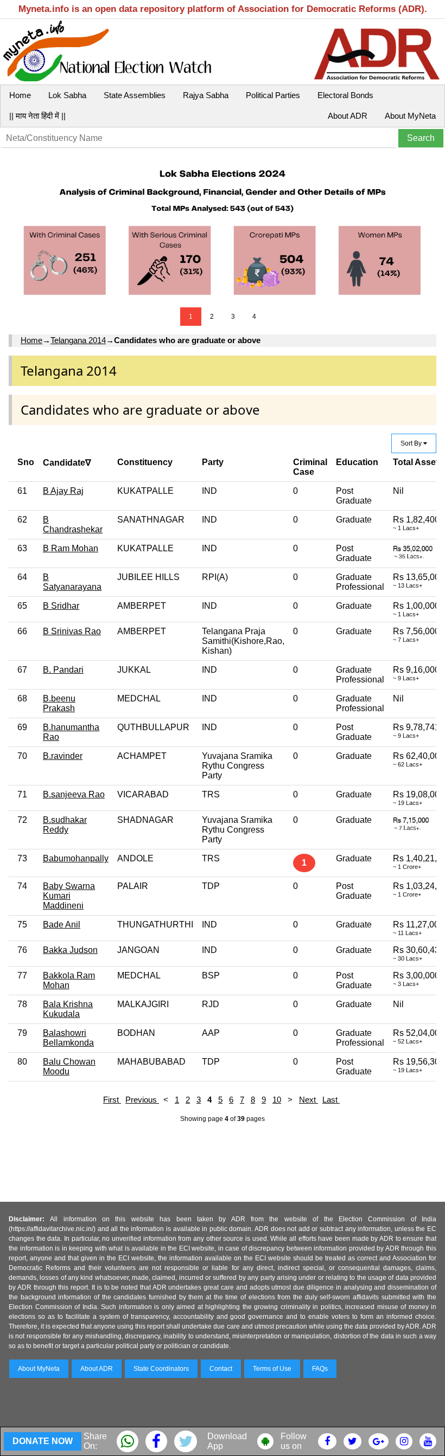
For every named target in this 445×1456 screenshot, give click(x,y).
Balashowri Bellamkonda (68, 1037)
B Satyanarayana (72, 581)
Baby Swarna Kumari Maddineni (69, 895)
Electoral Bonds (345, 95)
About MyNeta (410, 115)
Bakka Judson (70, 950)
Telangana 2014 (78, 340)
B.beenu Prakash (59, 703)
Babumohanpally (76, 858)
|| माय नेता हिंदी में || (37, 115)
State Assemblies (135, 95)
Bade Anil (61, 924)
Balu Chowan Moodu (69, 1066)
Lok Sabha (67, 95)
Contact (220, 1369)
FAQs (320, 1369)
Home (20, 95)
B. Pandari (63, 669)
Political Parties (273, 95)
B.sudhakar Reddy (65, 824)
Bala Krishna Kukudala (68, 1009)
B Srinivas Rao (72, 631)
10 (276, 1099)
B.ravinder (62, 756)
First (112, 1099)
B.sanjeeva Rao (74, 794)
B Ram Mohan (70, 548)
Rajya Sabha (205, 95)
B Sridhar (61, 605)
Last (331, 1099)
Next (308, 1099)
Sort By (411, 443)
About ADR (347, 115)
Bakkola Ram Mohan (69, 980)
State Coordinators (161, 1369)
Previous (142, 1099)
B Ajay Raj (63, 490)
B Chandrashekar (73, 524)
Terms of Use (272, 1369)
